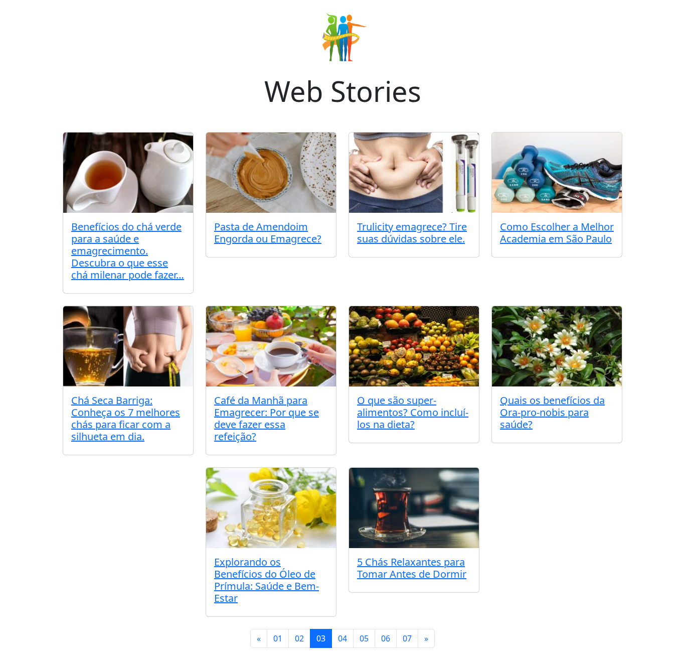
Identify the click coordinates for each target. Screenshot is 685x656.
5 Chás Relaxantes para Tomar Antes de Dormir (411, 568)
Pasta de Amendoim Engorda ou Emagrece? (267, 232)
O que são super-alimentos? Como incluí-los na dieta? (412, 412)
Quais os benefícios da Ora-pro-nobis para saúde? (552, 412)
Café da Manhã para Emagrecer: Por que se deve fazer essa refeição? (266, 418)
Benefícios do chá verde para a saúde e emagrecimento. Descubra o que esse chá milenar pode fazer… (127, 251)
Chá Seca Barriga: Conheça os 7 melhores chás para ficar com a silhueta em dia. (125, 418)
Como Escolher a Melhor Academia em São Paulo (557, 232)
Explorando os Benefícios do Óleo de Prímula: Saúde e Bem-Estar (266, 580)
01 (277, 638)
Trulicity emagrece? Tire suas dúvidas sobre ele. (412, 232)
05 (364, 638)
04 (342, 638)
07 (407, 638)
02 (299, 638)
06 (385, 638)
